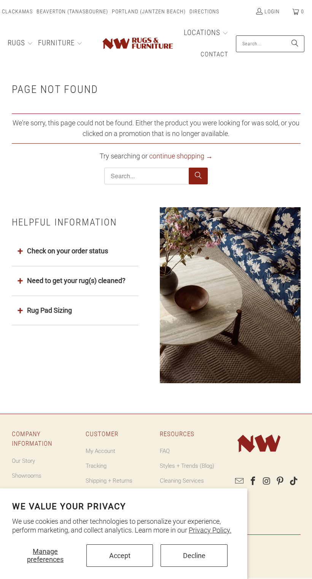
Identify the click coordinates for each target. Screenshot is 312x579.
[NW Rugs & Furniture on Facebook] (253, 481)
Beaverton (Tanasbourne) (72, 11)
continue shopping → (181, 156)
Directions (204, 11)
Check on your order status (67, 251)
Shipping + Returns (109, 480)
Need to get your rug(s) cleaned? (76, 281)
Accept (120, 556)
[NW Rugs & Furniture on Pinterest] (280, 481)
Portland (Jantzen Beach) (149, 11)
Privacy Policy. (210, 530)
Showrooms (26, 475)
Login (272, 11)
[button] (20, 43)
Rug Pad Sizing (49, 310)
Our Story (23, 460)
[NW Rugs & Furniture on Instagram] (266, 481)
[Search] (294, 43)
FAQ (165, 451)
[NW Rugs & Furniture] (137, 44)
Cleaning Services (182, 480)
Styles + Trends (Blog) (187, 465)
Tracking (96, 465)
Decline (194, 556)
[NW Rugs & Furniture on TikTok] (294, 481)
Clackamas (17, 11)
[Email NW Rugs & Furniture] (239, 481)
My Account (100, 451)
